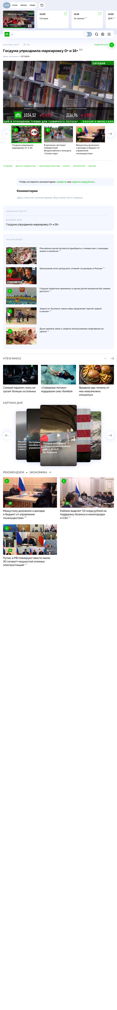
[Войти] (102, 34)
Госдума (8, 166)
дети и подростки (26, 166)
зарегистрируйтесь (83, 181)
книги (66, 166)
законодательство (49, 166)
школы (92, 166)
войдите (61, 181)
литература (79, 166)
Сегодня (25, 56)
